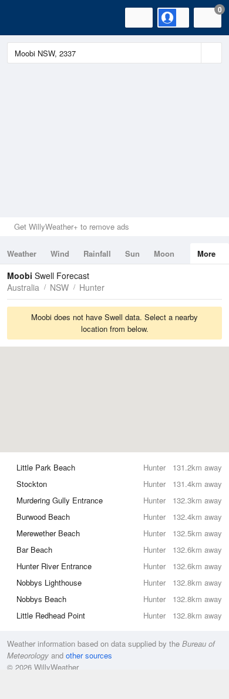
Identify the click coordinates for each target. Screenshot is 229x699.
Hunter (92, 287)
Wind (59, 253)
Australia (23, 287)
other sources (89, 655)
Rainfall (97, 253)
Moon (164, 253)
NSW (59, 287)
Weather (21, 253)
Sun (132, 253)
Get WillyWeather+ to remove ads (71, 226)
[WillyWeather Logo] (26, 17)
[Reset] (191, 53)
